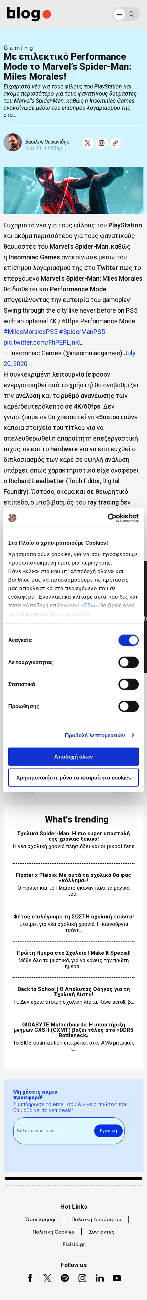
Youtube (114, 1277)
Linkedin (97, 1277)
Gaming (19, 48)
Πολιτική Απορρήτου (96, 1219)
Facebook (27, 1277)
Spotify (61, 1277)
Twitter (44, 1277)
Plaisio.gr (73, 1244)
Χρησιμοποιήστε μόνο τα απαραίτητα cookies (73, 778)
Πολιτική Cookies (53, 1232)
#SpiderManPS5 (82, 331)
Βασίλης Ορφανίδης (47, 141)
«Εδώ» (90, 605)
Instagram (79, 1277)
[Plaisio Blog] (29, 14)
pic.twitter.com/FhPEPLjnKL (43, 342)
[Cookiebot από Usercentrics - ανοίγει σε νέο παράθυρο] (107, 518)
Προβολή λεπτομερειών (95, 735)
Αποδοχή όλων (73, 757)
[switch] (128, 662)
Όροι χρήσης (41, 1219)
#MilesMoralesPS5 (30, 331)
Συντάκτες (102, 1232)
